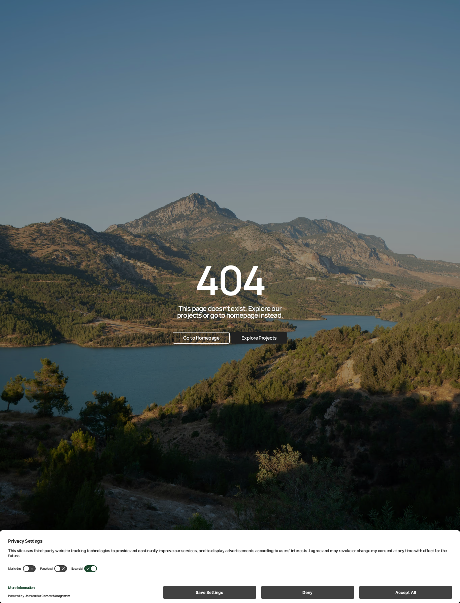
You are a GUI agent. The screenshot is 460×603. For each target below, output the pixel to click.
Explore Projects (258, 338)
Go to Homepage (201, 338)
